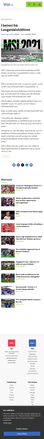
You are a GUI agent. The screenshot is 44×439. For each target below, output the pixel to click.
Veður (32, 395)
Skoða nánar (7, 423)
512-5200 (33, 351)
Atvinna (32, 390)
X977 (32, 402)
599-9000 (12, 363)
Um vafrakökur (32, 371)
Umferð (32, 366)
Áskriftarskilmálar (32, 361)
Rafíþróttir (6, 156)
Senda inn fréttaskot (32, 373)
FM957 (32, 400)
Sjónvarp (11, 397)
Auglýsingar (32, 354)
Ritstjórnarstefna (32, 359)
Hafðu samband (32, 356)
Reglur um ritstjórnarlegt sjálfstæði (11, 352)
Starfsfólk (32, 364)
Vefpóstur (32, 368)
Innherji (32, 385)
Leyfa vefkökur (22, 434)
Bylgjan (32, 397)
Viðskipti (11, 387)
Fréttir (11, 385)
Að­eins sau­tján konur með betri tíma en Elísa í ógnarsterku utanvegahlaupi (28, 201)
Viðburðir (32, 392)
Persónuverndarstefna (11, 356)
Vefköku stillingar (22, 429)
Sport (11, 390)
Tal (32, 404)
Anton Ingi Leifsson (8, 34)
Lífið (11, 392)
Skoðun (11, 395)
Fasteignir (32, 387)
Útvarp (12, 400)
